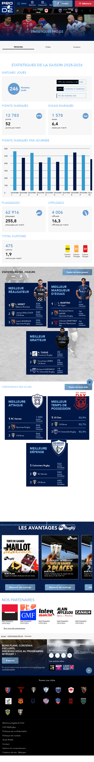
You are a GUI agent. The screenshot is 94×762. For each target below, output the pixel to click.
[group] (37, 10)
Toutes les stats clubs (78, 387)
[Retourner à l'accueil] (7, 8)
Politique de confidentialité (14, 731)
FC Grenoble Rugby (67, 431)
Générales (18, 46)
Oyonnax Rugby (23, 427)
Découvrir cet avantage (20, 587)
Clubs (48, 46)
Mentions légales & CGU (13, 722)
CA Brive (20, 435)
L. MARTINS (64, 302)
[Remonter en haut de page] (89, 670)
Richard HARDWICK (46, 369)
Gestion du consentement (14, 748)
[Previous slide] (82, 10)
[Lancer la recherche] (45, 3)
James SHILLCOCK (24, 312)
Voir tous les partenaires (14, 628)
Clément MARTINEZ (68, 320)
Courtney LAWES (45, 361)
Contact (6, 743)
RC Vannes (16, 418)
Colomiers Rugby (41, 465)
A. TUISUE (43, 352)
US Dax (57, 417)
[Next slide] (90, 10)
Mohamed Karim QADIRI (66, 312)
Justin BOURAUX (23, 321)
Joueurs (76, 46)
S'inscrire (10, 660)
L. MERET (20, 304)
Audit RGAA (7, 739)
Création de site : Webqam (14, 752)
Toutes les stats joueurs (77, 272)
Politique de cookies (11, 735)
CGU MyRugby (9, 727)
